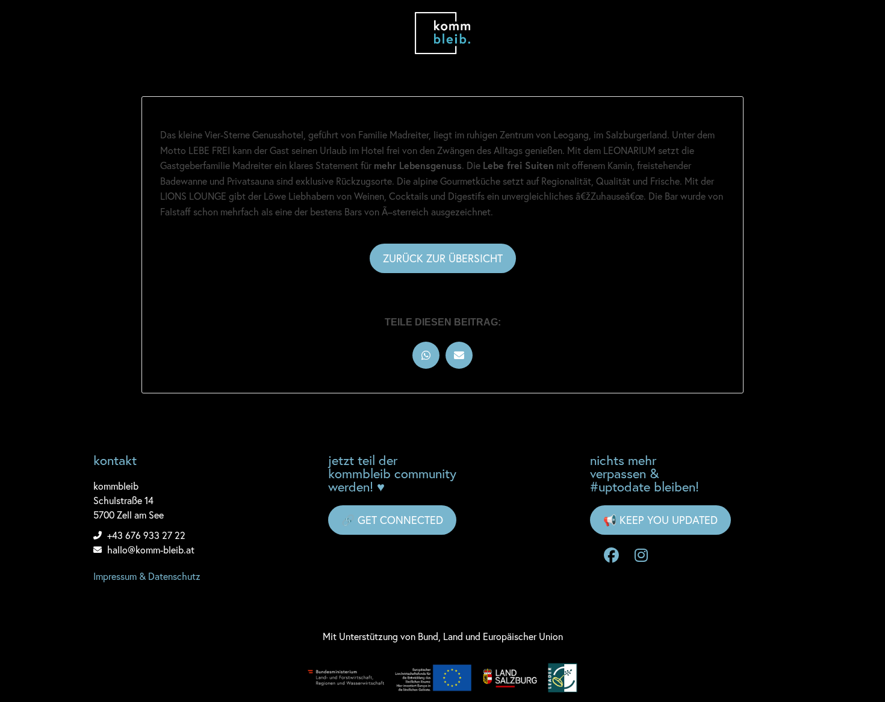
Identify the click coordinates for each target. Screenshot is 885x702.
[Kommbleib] (443, 33)
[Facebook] (611, 556)
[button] (425, 355)
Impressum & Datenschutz (146, 576)
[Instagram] (641, 556)
